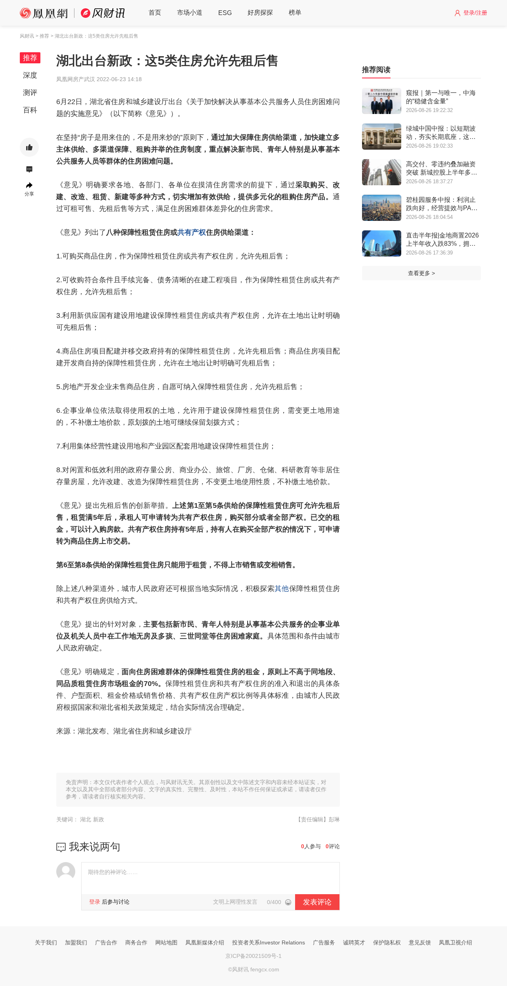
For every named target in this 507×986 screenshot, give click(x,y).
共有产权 (191, 232)
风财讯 (27, 36)
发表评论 (317, 902)
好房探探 (260, 12)
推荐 (30, 58)
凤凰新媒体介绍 (204, 942)
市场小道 (189, 12)
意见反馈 (420, 942)
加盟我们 (76, 942)
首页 (155, 12)
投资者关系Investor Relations (268, 942)
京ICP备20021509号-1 (253, 956)
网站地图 (166, 942)
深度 (30, 75)
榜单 (295, 12)
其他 (281, 589)
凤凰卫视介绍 (455, 942)
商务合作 (136, 942)
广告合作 (106, 942)
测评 (30, 93)
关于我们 (46, 942)
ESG (225, 12)
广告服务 (324, 942)
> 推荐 (42, 36)
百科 (30, 110)
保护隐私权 (387, 942)
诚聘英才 (354, 942)
